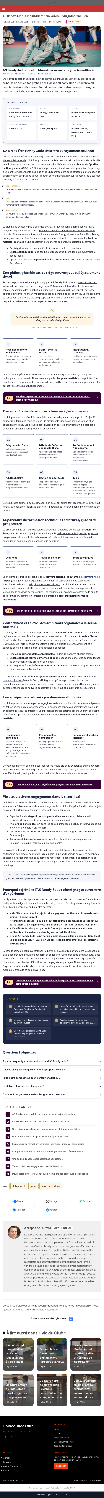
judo (33, 1186)
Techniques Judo (61, 1437)
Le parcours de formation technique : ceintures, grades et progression (48, 1143)
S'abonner (61, 1466)
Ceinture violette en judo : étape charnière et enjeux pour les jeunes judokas (85, 1389)
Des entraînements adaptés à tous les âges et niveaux (40, 1136)
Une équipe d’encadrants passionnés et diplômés (37, 1158)
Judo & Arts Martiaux (63, 1446)
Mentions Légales (44, 1494)
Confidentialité (95, 1480)
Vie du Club (73, 21)
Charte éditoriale (11, 1466)
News (56, 1429)
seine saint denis (51, 1186)
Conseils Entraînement (64, 1441)
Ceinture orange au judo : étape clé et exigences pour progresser (16, 1391)
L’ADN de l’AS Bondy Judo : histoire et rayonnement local (40, 1121)
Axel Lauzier (62, 1228)
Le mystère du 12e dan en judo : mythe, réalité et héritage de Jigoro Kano (84, 1353)
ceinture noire (91, 576)
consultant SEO (68, 1488)
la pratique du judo (44, 156)
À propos (7, 1458)
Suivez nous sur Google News (49, 1318)
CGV (58, 1494)
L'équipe (7, 1462)
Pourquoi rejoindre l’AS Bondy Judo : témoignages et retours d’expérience (50, 1173)
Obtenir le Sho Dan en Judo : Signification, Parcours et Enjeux (52, 1355)
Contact (7, 1470)
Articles (57, 1433)
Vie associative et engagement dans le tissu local (37, 1166)
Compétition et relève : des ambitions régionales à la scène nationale (47, 1151)
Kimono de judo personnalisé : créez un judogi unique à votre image (15, 1353)
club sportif (18, 1186)
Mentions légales (80, 1480)
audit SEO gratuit (53, 1488)
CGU (66, 1494)
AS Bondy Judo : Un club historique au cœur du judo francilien (43, 1114)
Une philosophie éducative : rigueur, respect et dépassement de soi (47, 1129)
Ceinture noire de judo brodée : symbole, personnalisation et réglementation (52, 1389)
